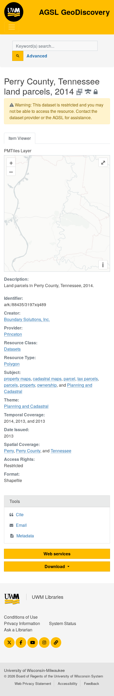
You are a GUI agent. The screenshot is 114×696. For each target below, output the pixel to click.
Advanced (37, 56)
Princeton (13, 334)
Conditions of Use (21, 617)
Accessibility (67, 683)
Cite (20, 514)
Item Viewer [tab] (19, 138)
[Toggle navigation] (11, 27)
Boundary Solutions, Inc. (27, 319)
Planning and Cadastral (26, 406)
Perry (9, 451)
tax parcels (87, 379)
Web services (57, 554)
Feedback (91, 683)
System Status (62, 623)
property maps (17, 379)
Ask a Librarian (18, 630)
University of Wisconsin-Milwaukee (34, 670)
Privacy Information (22, 623)
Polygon (12, 364)
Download (55, 566)
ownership (47, 385)
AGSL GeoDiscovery (13, 14)
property (27, 385)
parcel (69, 379)
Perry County (28, 451)
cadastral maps (47, 379)
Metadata (25, 536)
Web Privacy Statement (33, 683)
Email (21, 525)
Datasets (12, 349)
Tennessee (61, 451)
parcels (11, 385)
